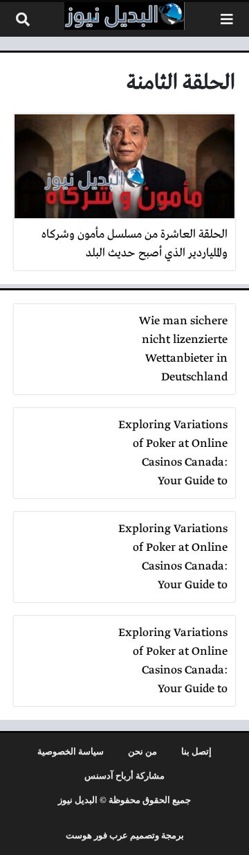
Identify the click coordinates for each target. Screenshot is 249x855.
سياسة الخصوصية (70, 752)
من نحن (142, 752)
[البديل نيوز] (124, 16)
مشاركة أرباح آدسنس (124, 776)
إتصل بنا (196, 752)
